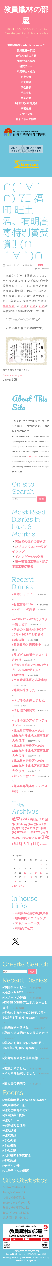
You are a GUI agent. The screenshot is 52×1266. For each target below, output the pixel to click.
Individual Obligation (26, 1260)
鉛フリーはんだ (25, 776)
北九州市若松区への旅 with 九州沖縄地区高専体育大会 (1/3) (30, 766)
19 (25, 877)
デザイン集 (25, 113)
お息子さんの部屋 (26, 119)
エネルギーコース (27, 923)
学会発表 (26, 87)
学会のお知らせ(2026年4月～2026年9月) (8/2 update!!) (30, 670)
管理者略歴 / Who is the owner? (26, 45)
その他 (43, 844)
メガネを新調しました (29, 700)
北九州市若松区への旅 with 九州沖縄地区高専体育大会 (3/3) (30, 736)
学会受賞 (9, 306)
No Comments (43, 268)
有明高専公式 (24, 928)
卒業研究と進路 (26, 71)
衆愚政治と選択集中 (27, 645)
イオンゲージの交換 (29, 556)
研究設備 (26, 76)
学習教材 (26, 108)
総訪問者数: (11, 1218)
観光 (37, 819)
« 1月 (14, 885)
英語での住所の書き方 (30, 541)
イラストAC (32, 456)
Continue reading (12, 375)
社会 (27, 824)
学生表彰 (26, 92)
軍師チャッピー (24, 594)
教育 (21, 819)
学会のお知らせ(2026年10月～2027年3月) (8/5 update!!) (29, 634)
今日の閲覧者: (13, 1197)
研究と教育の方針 (26, 55)
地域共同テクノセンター (32, 918)
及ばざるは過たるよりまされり (26, 1033)
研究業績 (26, 82)
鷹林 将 (28, 265)
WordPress (26, 1257)
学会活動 (26, 98)
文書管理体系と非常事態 (30, 680)
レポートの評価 (24, 609)
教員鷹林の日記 (26, 50)
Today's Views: (12, 1192)
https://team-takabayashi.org (26, 1251)
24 (14, 881)
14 (36, 873)
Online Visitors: (13, 1187)
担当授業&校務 (26, 61)
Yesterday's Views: (15, 1202)
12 (25, 873)
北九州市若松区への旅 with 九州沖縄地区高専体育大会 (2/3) (30, 751)
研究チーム (25, 66)
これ (24, 306)
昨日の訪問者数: (14, 1207)
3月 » (21, 885)
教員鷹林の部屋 (26, 14)
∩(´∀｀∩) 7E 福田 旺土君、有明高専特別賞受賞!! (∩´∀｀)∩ (26, 221)
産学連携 (23, 832)
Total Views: (11, 1213)
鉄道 (35, 828)
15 (41, 873)
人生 (31, 843)
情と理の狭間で (24, 710)
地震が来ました (24, 690)
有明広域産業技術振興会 (31, 913)
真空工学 (38, 832)
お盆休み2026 (23, 604)
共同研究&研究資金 (26, 103)
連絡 (40, 265)
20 (30, 877)
